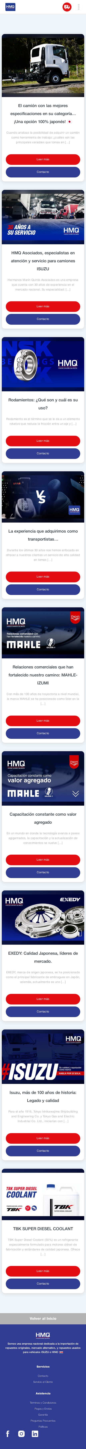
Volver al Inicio (43, 1318)
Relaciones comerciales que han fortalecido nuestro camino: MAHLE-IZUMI (43, 675)
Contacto (43, 172)
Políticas (43, 1427)
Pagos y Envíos (43, 1409)
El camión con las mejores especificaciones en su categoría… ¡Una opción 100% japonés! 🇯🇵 (43, 114)
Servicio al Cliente (43, 1382)
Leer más (43, 159)
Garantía (43, 1415)
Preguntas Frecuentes (43, 1421)
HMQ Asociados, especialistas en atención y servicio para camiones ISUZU (43, 261)
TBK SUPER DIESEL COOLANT (43, 1229)
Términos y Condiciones (43, 1403)
